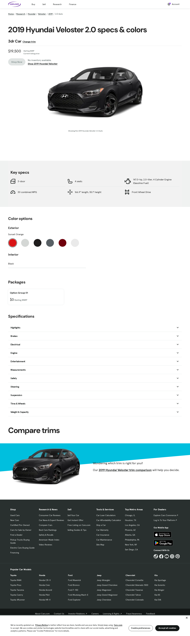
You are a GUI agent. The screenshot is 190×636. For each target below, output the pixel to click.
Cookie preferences (140, 628)
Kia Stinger (159, 590)
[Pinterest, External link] (177, 556)
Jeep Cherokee (104, 599)
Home (11, 14)
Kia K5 (157, 595)
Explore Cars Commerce (165, 515)
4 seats (78, 181)
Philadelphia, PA (132, 539)
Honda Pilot (44, 595)
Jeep (99, 575)
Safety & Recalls (46, 535)
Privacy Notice (41, 625)
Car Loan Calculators (105, 515)
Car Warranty (102, 530)
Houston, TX (130, 520)
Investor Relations (76, 613)
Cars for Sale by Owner (20, 530)
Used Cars (15, 515)
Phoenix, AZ (130, 530)
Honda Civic (44, 585)
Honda (42, 575)
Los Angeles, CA (132, 525)
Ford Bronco (74, 585)
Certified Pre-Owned (20, 525)
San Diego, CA (131, 549)
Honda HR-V (44, 599)
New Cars (14, 520)
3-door (21, 181)
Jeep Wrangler (103, 580)
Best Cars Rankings (48, 530)
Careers (95, 613)
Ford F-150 (73, 590)
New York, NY (131, 544)
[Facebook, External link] (161, 556)
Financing (14, 552)
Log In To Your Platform (164, 520)
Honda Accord (45, 590)
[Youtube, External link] (167, 556)
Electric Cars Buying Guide (22, 547)
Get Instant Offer (75, 520)
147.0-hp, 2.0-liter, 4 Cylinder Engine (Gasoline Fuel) (152, 181)
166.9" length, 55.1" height (88, 192)
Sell (44, 4)
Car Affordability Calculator (108, 520)
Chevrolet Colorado (135, 599)
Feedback (150, 613)
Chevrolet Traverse (134, 590)
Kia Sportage (160, 580)
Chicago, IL (130, 515)
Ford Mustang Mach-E (78, 595)
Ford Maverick (74, 580)
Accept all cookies (167, 628)
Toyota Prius (15, 585)
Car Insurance (102, 535)
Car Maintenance (104, 539)
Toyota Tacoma (17, 590)
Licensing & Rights (111, 613)
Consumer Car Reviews (49, 515)
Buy (33, 4)
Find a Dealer (16, 535)
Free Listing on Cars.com (79, 525)
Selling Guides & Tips (77, 530)
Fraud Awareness (134, 613)
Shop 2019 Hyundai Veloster (43, 63)
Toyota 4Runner (17, 599)
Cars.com (118, 625)
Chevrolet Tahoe (133, 595)
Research (57, 4)
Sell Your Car (73, 515)
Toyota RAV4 (15, 580)
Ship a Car (101, 525)
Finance (72, 4)
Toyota (13, 575)
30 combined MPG (27, 192)
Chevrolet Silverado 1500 (137, 585)
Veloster (42, 14)
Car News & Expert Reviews (51, 520)
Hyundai (31, 14)
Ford (70, 575)
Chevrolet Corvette (134, 580)
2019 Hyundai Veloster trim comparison (125, 470)
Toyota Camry (16, 595)
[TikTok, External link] (156, 556)
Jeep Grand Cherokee (107, 585)
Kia (156, 575)
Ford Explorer (74, 599)
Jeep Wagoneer (104, 590)
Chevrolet (130, 575)
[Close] (186, 618)
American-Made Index (49, 539)
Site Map (100, 544)
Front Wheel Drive (141, 192)
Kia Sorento (160, 585)
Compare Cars (45, 525)
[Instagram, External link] (172, 556)
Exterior (13, 228)
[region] (95, 625)
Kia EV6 (158, 599)
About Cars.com (42, 613)
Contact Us (59, 613)
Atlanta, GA (130, 535)
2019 (50, 14)
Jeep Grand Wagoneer (107, 595)
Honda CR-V (45, 580)
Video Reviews (45, 544)
